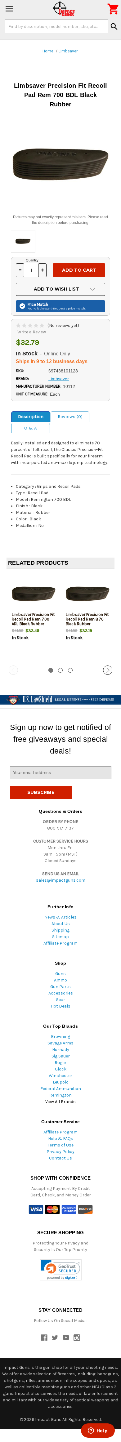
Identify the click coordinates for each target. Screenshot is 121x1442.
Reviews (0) (70, 416)
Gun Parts (60, 986)
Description (30, 416)
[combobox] (56, 26)
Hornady (60, 1049)
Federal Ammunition (60, 1088)
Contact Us (60, 1158)
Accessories (60, 993)
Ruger (60, 1062)
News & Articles (60, 917)
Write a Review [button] (31, 332)
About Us (61, 923)
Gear (60, 999)
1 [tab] (50, 670)
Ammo (60, 980)
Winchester (60, 1075)
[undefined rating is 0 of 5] (30, 325)
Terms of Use (61, 1145)
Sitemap (60, 936)
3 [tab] (70, 670)
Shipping (60, 930)
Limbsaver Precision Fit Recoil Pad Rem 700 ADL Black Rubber (33, 619)
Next (107, 670)
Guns (60, 973)
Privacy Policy (60, 1151)
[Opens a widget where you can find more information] (98, 1431)
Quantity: (32, 260)
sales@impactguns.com (60, 880)
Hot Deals (60, 1006)
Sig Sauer (61, 1056)
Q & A (30, 428)
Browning (60, 1036)
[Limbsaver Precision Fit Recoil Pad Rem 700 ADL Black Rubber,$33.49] (33, 594)
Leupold (61, 1082)
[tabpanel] (33, 617)
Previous (13, 670)
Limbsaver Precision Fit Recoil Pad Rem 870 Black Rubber (87, 619)
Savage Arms (60, 1043)
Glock (60, 1069)
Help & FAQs (60, 1138)
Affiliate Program (60, 943)
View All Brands (60, 1101)
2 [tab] (60, 670)
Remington (60, 1095)
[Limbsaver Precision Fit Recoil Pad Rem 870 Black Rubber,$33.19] (87, 594)
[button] (60, 1270)
